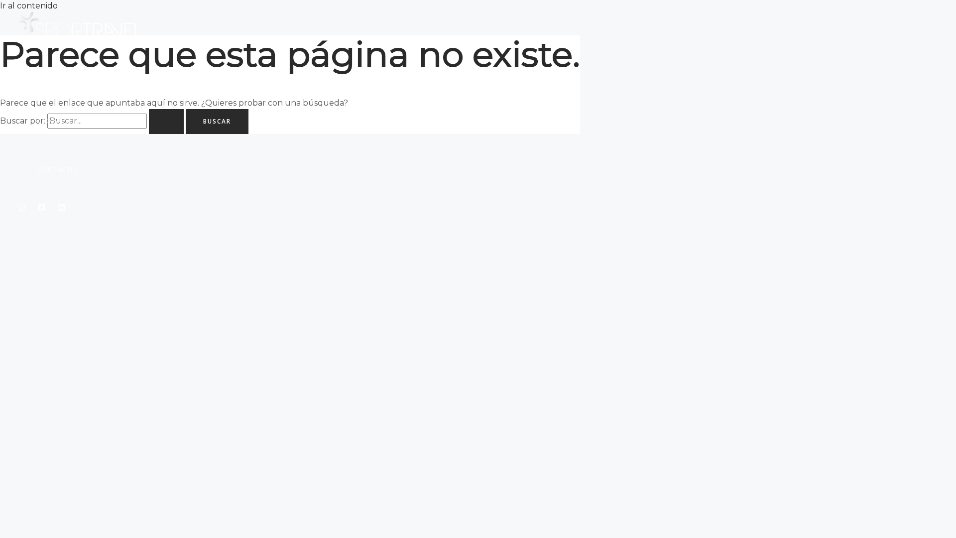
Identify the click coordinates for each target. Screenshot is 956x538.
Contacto (56, 169)
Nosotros (56, 74)
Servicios (54, 122)
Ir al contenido (29, 5)
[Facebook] (41, 208)
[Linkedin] (61, 208)
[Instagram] (21, 208)
